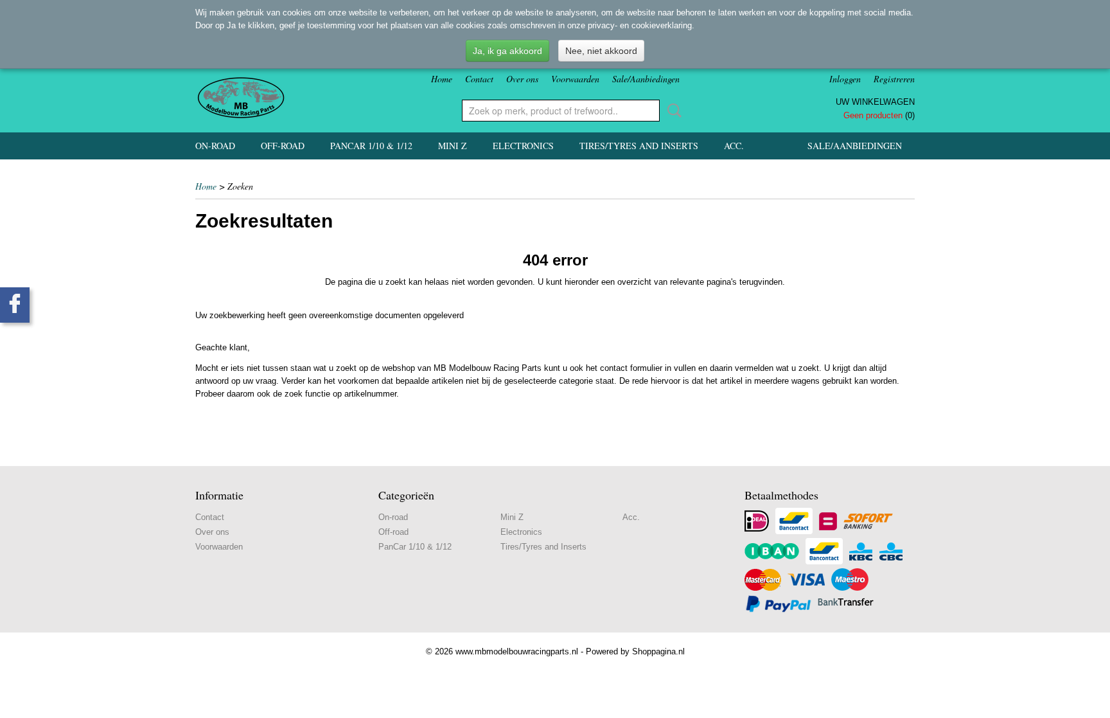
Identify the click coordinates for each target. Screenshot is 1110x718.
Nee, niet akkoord (601, 51)
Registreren (894, 79)
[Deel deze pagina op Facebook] (15, 305)
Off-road (282, 145)
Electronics (523, 145)
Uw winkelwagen (875, 102)
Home (441, 79)
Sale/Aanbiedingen (646, 79)
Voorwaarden (575, 79)
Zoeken (672, 110)
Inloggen (845, 79)
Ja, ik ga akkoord (507, 51)
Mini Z (452, 145)
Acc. (734, 145)
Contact (479, 79)
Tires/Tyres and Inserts (638, 145)
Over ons (522, 79)
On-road (215, 145)
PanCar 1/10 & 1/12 (371, 145)
